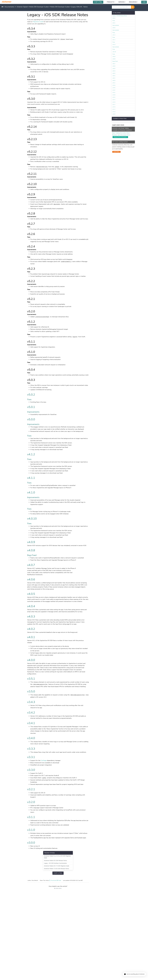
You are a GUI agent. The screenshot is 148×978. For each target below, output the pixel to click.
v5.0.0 (114, 27)
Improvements (116, 25)
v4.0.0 (114, 80)
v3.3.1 (114, 99)
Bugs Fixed (115, 61)
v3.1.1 (114, 109)
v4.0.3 (114, 73)
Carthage (44, 760)
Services (121, 2)
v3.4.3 (114, 87)
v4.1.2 (114, 35)
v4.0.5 (114, 68)
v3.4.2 (114, 90)
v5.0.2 (114, 18)
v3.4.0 (114, 95)
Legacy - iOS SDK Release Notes (120, 15)
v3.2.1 (114, 104)
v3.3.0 (114, 102)
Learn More (116, 152)
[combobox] (121, 7)
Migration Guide (38, 22)
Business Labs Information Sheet (121, 135)
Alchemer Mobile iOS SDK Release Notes (55, 860)
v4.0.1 (114, 78)
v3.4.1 (114, 92)
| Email (58, 880)
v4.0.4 (114, 71)
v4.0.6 (114, 66)
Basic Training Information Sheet (121, 133)
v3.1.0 (114, 111)
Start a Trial (98, 2)
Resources (133, 2)
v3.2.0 (114, 107)
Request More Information (120, 137)
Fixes (114, 20)
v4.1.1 (114, 39)
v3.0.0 (114, 114)
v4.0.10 (114, 51)
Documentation (9, 7)
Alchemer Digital (22, 7)
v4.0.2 (114, 75)
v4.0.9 (114, 56)
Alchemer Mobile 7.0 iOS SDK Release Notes (56, 868)
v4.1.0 (114, 44)
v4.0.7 (114, 63)
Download (53, 880)
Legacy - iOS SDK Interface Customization (55, 863)
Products (110, 2)
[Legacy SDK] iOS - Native (79, 7)
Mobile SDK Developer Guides (38, 7)
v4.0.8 (114, 59)
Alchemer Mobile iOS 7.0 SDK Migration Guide (56, 866)
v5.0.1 (114, 23)
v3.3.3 (114, 97)
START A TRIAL (58, 873)
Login (144, 2)
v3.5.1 (114, 82)
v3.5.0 (114, 85)
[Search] (133, 7)
